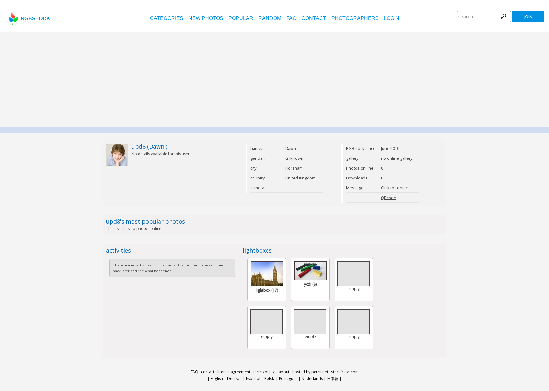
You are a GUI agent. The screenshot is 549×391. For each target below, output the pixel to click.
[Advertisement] (274, 79)
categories (166, 18)
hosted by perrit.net (310, 371)
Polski (269, 378)
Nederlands (312, 378)
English (217, 378)
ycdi (310, 284)
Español (253, 378)
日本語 (332, 378)
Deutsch (234, 378)
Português (288, 378)
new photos (205, 18)
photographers (355, 18)
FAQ (291, 18)
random (269, 18)
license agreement (233, 371)
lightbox (267, 290)
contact (314, 18)
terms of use (264, 371)
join (528, 16)
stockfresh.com (345, 371)
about (284, 371)
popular (240, 18)
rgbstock (35, 18)
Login (391, 18)
